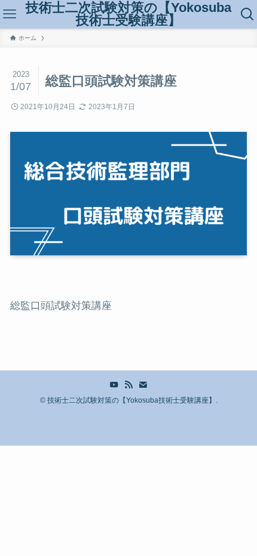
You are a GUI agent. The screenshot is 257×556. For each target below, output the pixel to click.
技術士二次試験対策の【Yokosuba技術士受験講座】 (128, 14)
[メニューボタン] (9, 14)
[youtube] (114, 384)
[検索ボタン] (247, 14)
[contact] (142, 384)
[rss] (128, 384)
